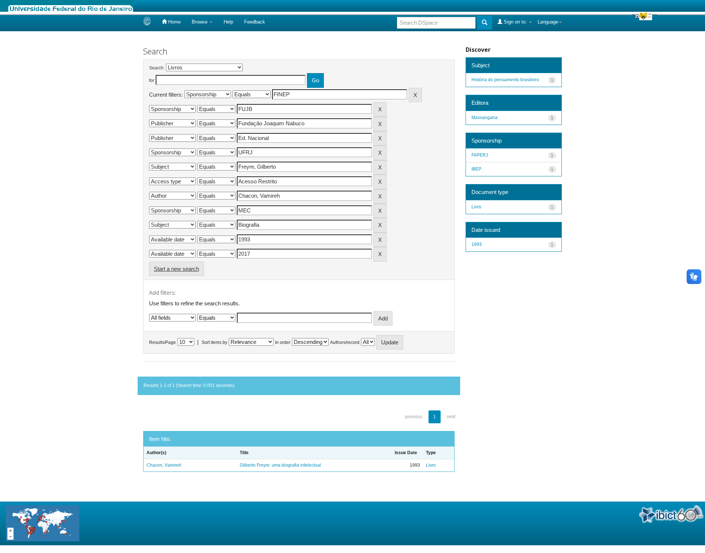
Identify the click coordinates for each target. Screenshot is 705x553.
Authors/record (344, 342)
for (151, 80)
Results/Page (162, 342)
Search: (156, 68)
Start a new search (176, 269)
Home (174, 22)
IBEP (476, 169)
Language (548, 22)
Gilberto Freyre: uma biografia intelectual (280, 465)
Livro (431, 465)
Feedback (254, 22)
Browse (200, 22)
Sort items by (214, 342)
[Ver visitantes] (42, 523)
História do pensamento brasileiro (505, 79)
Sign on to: (515, 22)
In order (282, 342)
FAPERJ (479, 155)
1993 (476, 244)
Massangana (484, 117)
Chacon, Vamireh (164, 465)
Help (228, 22)
